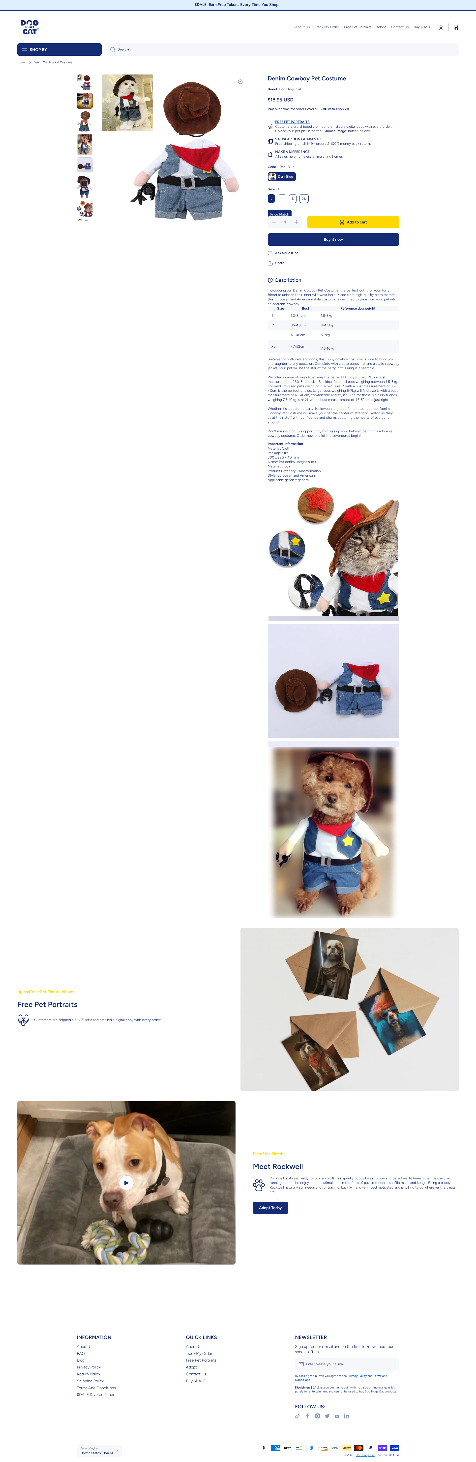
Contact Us (196, 1374)
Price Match (279, 214)
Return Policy (88, 1374)
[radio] (282, 176)
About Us (85, 1346)
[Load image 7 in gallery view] (85, 209)
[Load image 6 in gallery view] (85, 187)
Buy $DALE (196, 1381)
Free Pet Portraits (201, 1360)
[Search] (111, 49)
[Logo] (29, 27)
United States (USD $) (97, 1453)
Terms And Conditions (96, 1388)
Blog (81, 1360)
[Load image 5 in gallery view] (85, 165)
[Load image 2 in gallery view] (85, 101)
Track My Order (199, 1353)
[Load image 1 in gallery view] (85, 82)
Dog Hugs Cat (365, 1455)
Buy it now (333, 239)
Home (21, 62)
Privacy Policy (89, 1367)
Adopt (191, 1367)
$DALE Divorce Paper (95, 1394)
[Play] (126, 1183)
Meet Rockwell (278, 1166)
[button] (276, 263)
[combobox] (283, 49)
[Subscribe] (393, 1364)
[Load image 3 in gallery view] (85, 121)
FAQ (81, 1353)
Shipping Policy (90, 1381)
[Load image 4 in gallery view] (85, 144)
